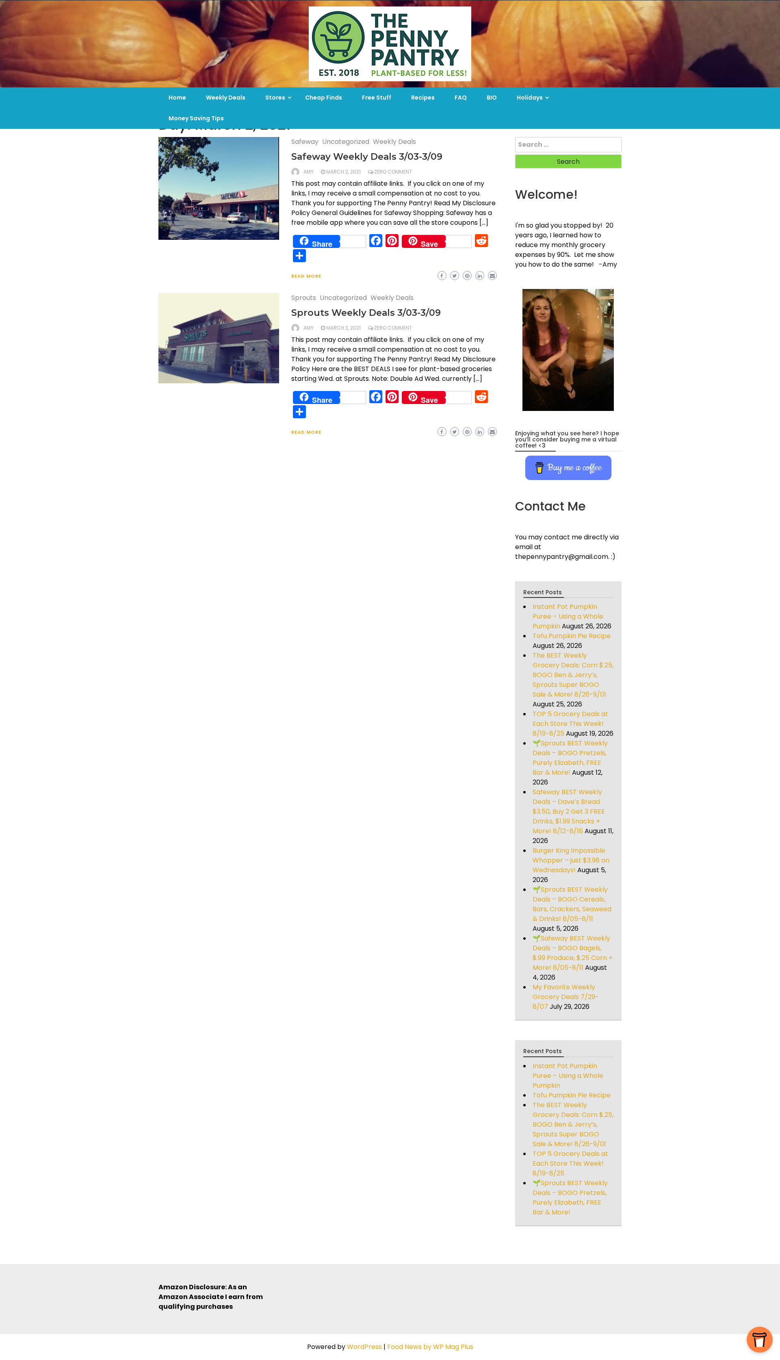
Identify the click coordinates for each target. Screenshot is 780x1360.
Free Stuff (376, 97)
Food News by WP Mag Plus (430, 1346)
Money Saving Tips (196, 118)
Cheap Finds (323, 97)
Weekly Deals (225, 97)
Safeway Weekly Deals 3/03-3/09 (366, 156)
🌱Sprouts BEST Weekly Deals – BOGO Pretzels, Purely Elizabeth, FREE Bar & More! (570, 758)
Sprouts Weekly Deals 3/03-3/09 (366, 312)
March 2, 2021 (343, 171)
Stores (275, 97)
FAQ (461, 97)
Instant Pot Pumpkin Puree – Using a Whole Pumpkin (568, 616)
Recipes (423, 97)
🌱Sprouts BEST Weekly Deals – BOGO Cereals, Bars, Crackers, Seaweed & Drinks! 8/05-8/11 (572, 904)
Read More (306, 276)
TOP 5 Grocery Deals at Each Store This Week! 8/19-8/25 (570, 723)
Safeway (304, 141)
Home (177, 97)
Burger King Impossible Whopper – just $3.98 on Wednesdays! (571, 860)
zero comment (393, 171)
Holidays (530, 97)
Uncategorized (345, 141)
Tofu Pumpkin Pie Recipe (572, 636)
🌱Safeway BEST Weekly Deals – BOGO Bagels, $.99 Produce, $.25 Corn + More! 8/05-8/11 (573, 953)
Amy (308, 171)
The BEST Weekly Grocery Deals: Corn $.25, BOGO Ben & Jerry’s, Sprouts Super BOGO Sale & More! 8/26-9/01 (573, 675)
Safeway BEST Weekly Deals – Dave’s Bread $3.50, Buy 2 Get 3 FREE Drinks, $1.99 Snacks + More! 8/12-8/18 (569, 811)
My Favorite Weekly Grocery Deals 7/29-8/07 (566, 996)
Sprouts (303, 297)
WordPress (364, 1346)
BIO (492, 97)
